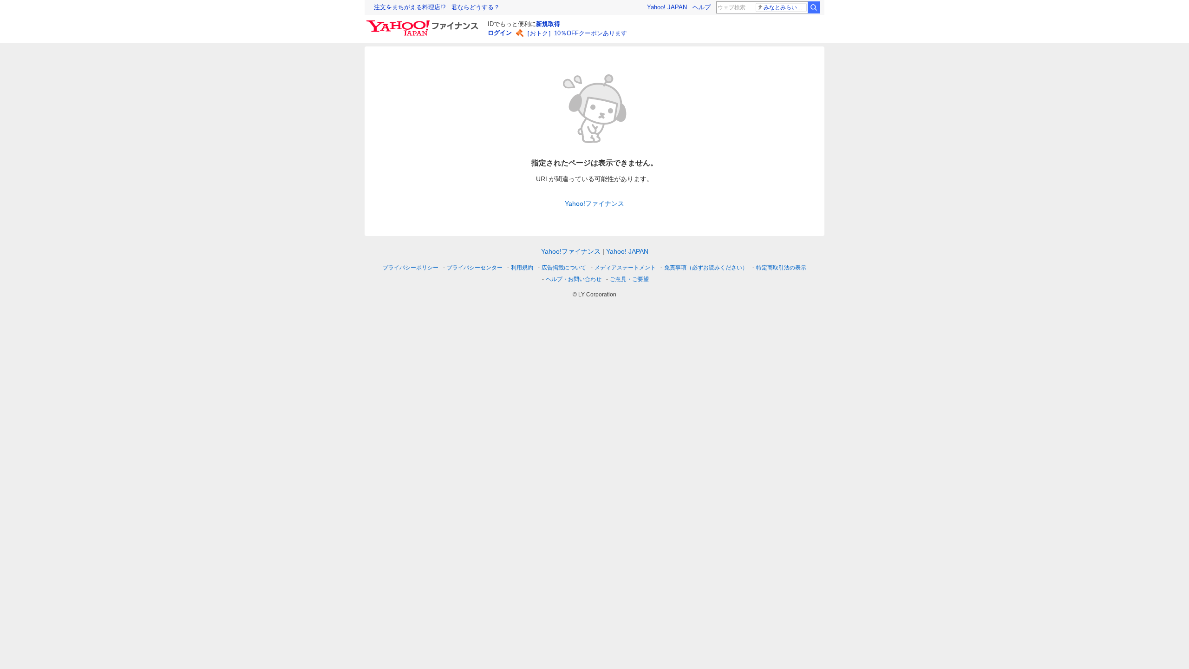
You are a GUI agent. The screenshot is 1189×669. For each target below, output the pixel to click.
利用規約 (522, 267)
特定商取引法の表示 (781, 267)
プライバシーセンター (475, 267)
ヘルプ (701, 7)
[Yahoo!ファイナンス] (424, 23)
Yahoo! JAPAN (667, 7)
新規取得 (548, 23)
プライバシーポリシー (410, 267)
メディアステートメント (625, 267)
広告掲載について (564, 267)
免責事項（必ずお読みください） (706, 267)
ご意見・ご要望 (629, 279)
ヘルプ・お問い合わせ (573, 279)
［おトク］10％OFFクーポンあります (575, 33)
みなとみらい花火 (785, 7)
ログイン (500, 32)
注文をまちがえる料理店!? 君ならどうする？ (437, 7)
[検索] (814, 7)
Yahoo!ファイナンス (594, 203)
